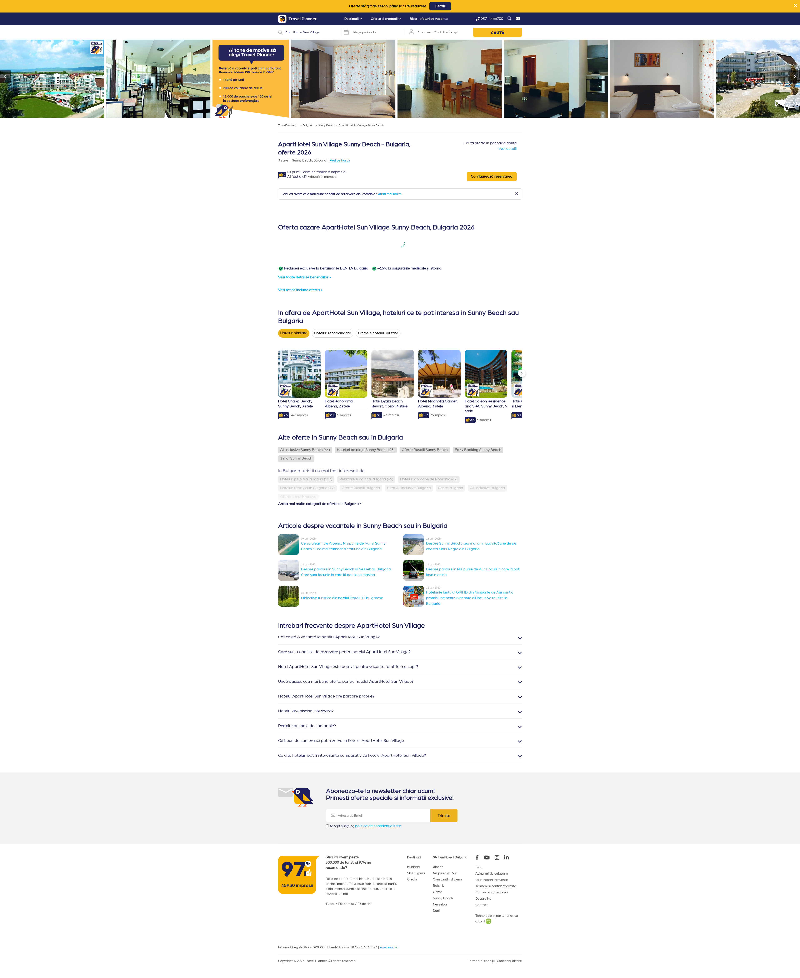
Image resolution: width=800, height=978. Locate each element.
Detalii (440, 6)
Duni (436, 910)
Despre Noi (483, 898)
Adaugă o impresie (322, 176)
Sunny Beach (443, 898)
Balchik (438, 885)
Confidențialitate (509, 961)
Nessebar (440, 904)
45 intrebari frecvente (491, 880)
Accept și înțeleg (365, 826)
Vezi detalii (508, 149)
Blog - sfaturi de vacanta (429, 18)
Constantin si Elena (447, 879)
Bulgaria (413, 867)
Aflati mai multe (390, 194)
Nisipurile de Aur (445, 873)
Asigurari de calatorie (491, 873)
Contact (481, 905)
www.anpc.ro (389, 947)
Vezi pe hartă (340, 160)
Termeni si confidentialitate (495, 886)
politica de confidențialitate (378, 826)
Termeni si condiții (481, 961)
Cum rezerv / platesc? (492, 892)
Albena (438, 867)
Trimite (444, 816)
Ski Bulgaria (416, 873)
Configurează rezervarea (491, 176)
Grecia (412, 879)
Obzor (437, 892)
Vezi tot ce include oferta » (300, 290)
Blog (478, 867)
